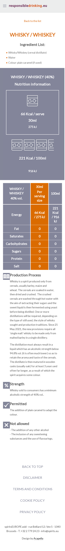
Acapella (38, 538)
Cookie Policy (32, 500)
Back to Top (32, 467)
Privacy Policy (33, 512)
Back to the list (32, 21)
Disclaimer (32, 478)
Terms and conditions (32, 489)
